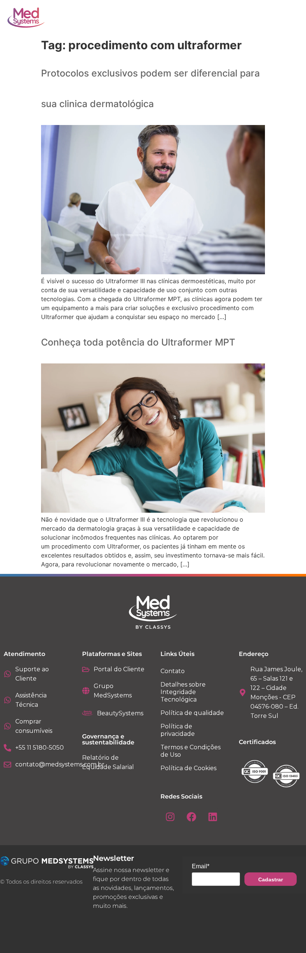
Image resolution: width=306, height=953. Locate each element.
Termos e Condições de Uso (190, 751)
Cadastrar (270, 879)
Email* (200, 866)
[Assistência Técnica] (7, 700)
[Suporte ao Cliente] (7, 674)
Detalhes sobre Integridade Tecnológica (183, 692)
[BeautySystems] (87, 713)
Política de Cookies (188, 768)
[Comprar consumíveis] (7, 726)
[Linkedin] (212, 817)
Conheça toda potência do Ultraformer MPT (138, 342)
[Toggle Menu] (276, 17)
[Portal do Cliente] (86, 669)
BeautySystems (120, 713)
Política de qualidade (192, 712)
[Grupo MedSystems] (86, 690)
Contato (172, 671)
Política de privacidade (177, 730)
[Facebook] (191, 817)
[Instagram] (170, 817)
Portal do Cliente (119, 669)
